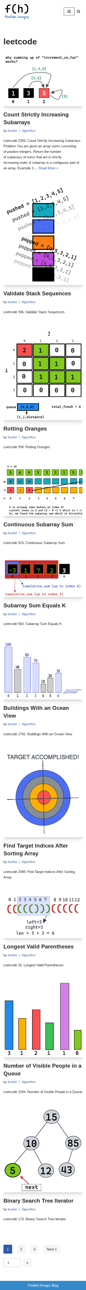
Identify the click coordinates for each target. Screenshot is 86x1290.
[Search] (78, 11)
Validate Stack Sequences (37, 293)
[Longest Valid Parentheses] (43, 916)
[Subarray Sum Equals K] (43, 578)
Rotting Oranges (25, 429)
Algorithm (29, 130)
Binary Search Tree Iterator (38, 1201)
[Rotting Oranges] (43, 374)
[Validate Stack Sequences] (43, 235)
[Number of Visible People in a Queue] (43, 1020)
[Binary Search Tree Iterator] (43, 1150)
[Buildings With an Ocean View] (43, 670)
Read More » (48, 168)
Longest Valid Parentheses (38, 946)
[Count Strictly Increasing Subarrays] (43, 79)
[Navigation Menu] (69, 11)
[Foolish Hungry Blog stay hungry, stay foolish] (18, 11)
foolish (12, 130)
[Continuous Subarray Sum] (43, 489)
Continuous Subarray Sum (38, 524)
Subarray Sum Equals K (34, 605)
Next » (52, 1249)
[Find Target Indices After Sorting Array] (43, 794)
